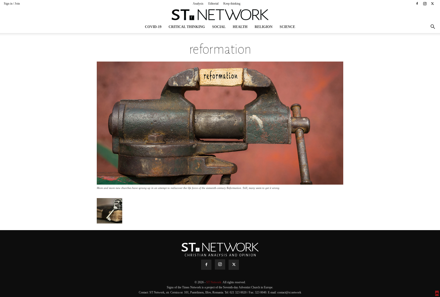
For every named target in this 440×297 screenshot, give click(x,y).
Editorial (213, 3)
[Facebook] (417, 3)
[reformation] (220, 183)
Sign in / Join (12, 3)
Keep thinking (231, 3)
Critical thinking (187, 27)
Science (287, 27)
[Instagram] (425, 3)
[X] (432, 3)
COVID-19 (153, 27)
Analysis (198, 3)
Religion (263, 27)
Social (219, 27)
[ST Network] (220, 15)
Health (240, 27)
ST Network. (214, 282)
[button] (432, 27)
